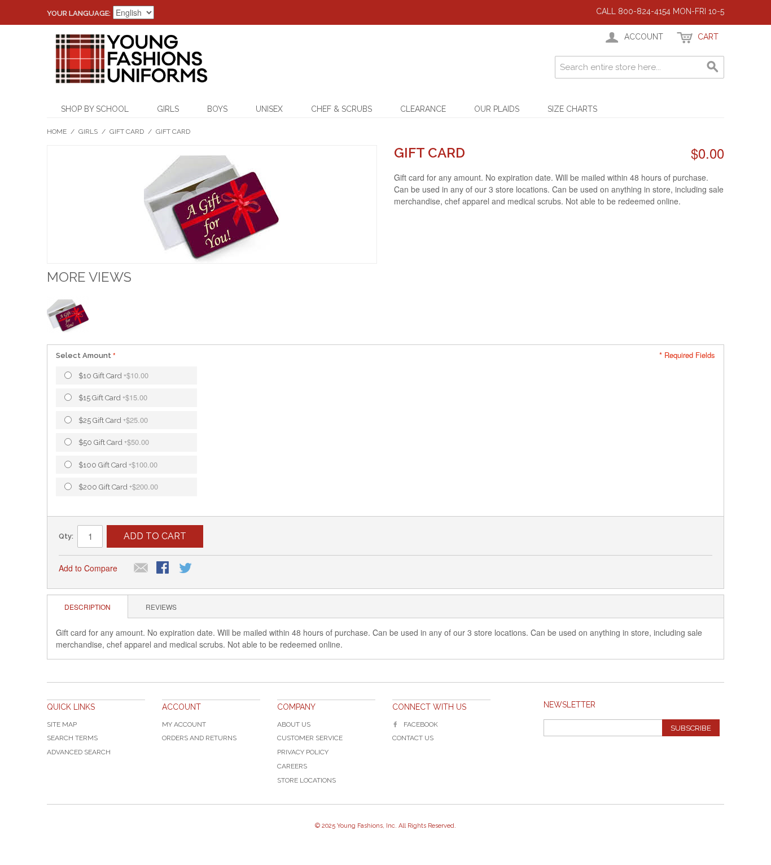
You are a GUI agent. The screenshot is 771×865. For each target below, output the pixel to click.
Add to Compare (88, 568)
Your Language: (79, 13)
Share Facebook (163, 568)
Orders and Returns (199, 738)
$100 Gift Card (117, 464)
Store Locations (306, 780)
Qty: (66, 536)
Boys (217, 108)
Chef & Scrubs (341, 108)
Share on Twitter (186, 568)
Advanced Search (79, 752)
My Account (184, 724)
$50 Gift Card (113, 441)
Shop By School (95, 108)
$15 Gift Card (112, 397)
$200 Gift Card (118, 486)
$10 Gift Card (113, 375)
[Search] (713, 67)
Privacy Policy (302, 752)
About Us (293, 724)
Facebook (421, 724)
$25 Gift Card (113, 419)
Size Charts (572, 108)
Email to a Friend (141, 568)
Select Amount (83, 355)
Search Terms (72, 738)
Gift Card (126, 132)
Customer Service (310, 738)
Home (57, 132)
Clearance (423, 108)
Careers (292, 766)
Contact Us (412, 738)
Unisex (269, 108)
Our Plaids (496, 108)
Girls (168, 108)
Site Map (62, 724)
